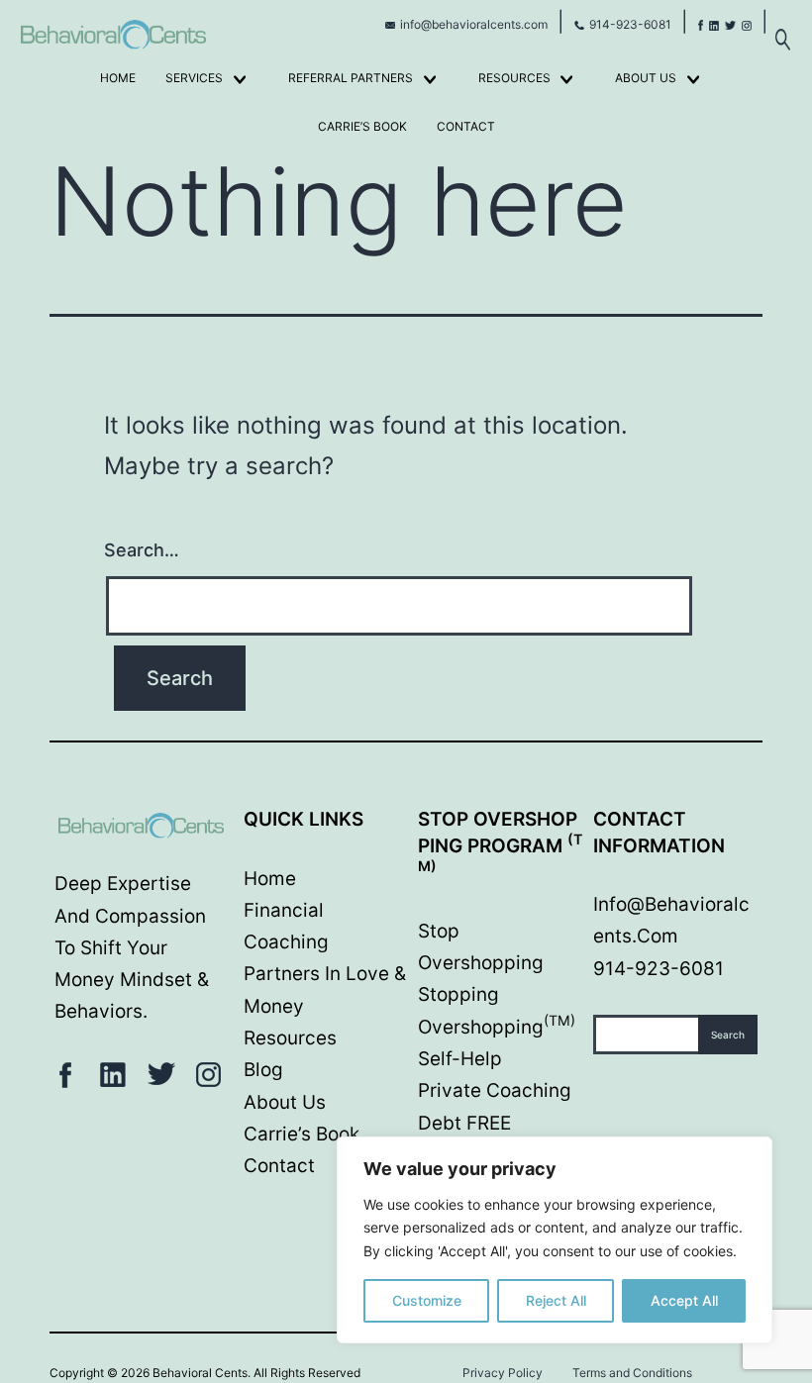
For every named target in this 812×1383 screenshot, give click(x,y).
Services (194, 77)
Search (728, 1034)
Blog (263, 1069)
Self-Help (460, 1058)
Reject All (556, 1300)
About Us (645, 77)
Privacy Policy (502, 1372)
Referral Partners (350, 77)
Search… (141, 550)
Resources (514, 77)
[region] (554, 1239)
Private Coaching (494, 1090)
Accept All (684, 1300)
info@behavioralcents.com (474, 24)
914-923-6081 (630, 24)
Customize (426, 1300)
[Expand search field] (782, 29)
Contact (466, 126)
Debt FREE (464, 1123)
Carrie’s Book (362, 126)
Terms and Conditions (632, 1372)
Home (118, 77)
